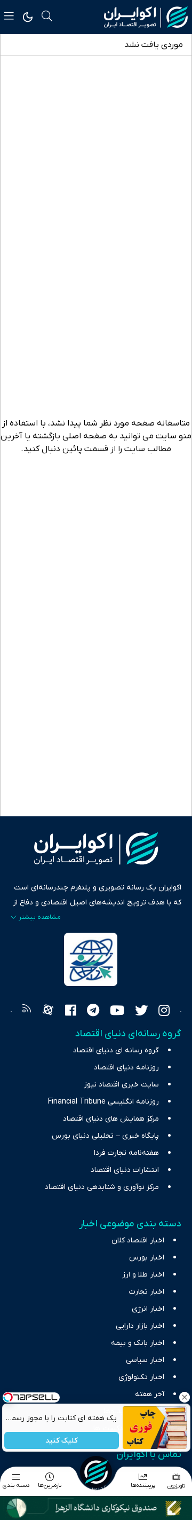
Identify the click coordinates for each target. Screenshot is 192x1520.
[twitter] (141, 1011)
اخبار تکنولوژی (141, 1377)
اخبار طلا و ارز (143, 1275)
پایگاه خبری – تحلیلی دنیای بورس (105, 1136)
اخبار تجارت (146, 1292)
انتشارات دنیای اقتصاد (125, 1170)
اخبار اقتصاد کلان (137, 1240)
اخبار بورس (146, 1258)
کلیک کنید (61, 1441)
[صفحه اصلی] (96, 1472)
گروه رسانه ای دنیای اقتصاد (116, 1050)
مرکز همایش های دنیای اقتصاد (111, 1119)
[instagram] (164, 1011)
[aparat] (48, 1011)
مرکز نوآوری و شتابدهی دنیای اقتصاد (102, 1187)
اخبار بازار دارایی (140, 1326)
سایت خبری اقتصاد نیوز (121, 1085)
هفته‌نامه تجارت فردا (126, 1153)
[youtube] (117, 1011)
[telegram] (93, 1011)
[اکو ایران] (146, 17)
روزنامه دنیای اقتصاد (126, 1067)
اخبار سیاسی (145, 1360)
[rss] (26, 1011)
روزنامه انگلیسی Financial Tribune (103, 1102)
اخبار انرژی (148, 1309)
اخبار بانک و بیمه (137, 1343)
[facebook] (70, 1011)
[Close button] (184, 1397)
